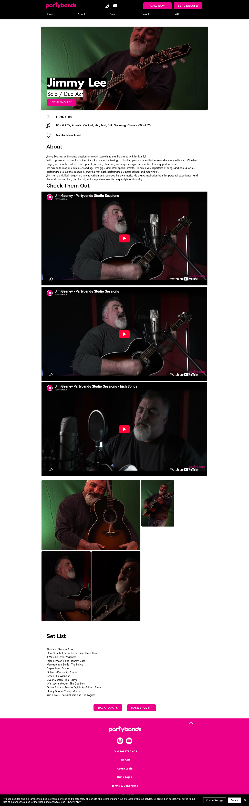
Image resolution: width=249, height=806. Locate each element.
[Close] (245, 800)
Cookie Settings (214, 800)
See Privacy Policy (71, 801)
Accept (234, 800)
